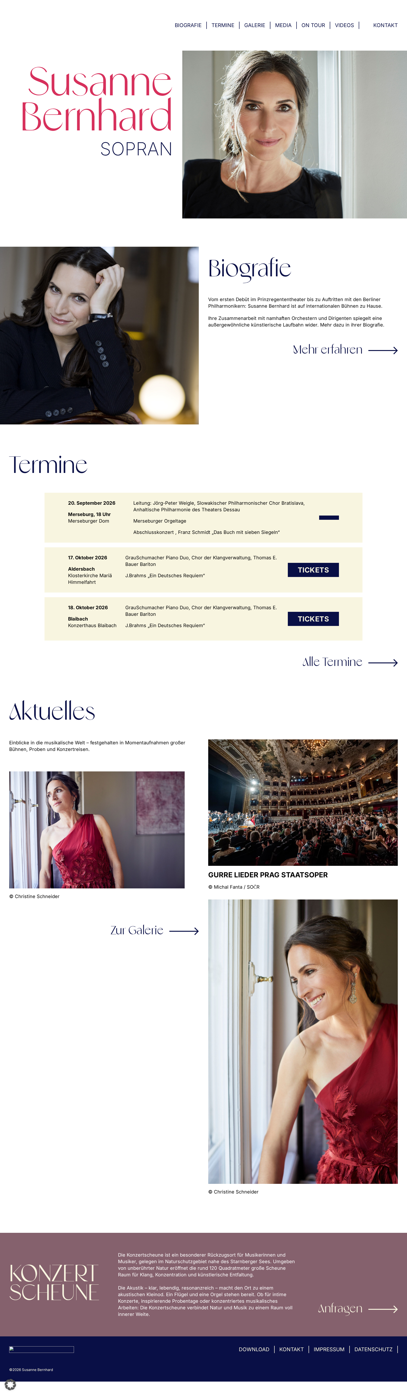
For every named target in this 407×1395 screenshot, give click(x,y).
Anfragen (340, 1309)
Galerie (254, 25)
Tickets (313, 570)
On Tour (313, 25)
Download (254, 1349)
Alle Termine (332, 662)
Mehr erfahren (328, 350)
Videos (344, 25)
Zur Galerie (137, 931)
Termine (223, 25)
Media (283, 25)
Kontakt (385, 25)
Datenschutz (373, 1349)
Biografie (188, 25)
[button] (10, 1384)
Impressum (329, 1349)
